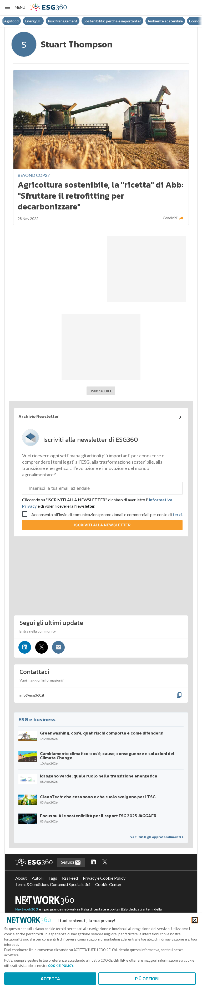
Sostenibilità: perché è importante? (112, 21)
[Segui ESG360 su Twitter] (105, 862)
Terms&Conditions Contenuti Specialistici (52, 884)
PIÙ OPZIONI (147, 978)
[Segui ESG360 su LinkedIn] (93, 862)
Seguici (68, 861)
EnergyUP (33, 21)
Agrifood (11, 21)
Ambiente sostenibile (165, 21)
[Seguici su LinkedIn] (24, 647)
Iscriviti (102, 525)
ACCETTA (50, 978)
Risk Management (62, 21)
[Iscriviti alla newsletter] (58, 647)
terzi (177, 514)
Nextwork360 (26, 909)
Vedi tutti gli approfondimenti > (157, 837)
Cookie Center (108, 884)
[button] (14, 7)
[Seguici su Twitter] (41, 647)
